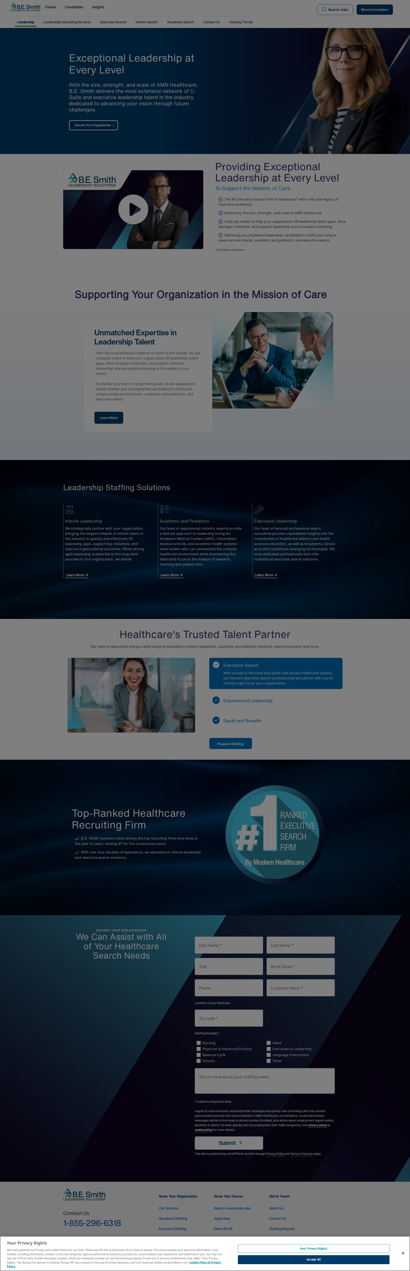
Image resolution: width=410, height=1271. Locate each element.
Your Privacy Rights (313, 1248)
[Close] (403, 1253)
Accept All (314, 1259)
